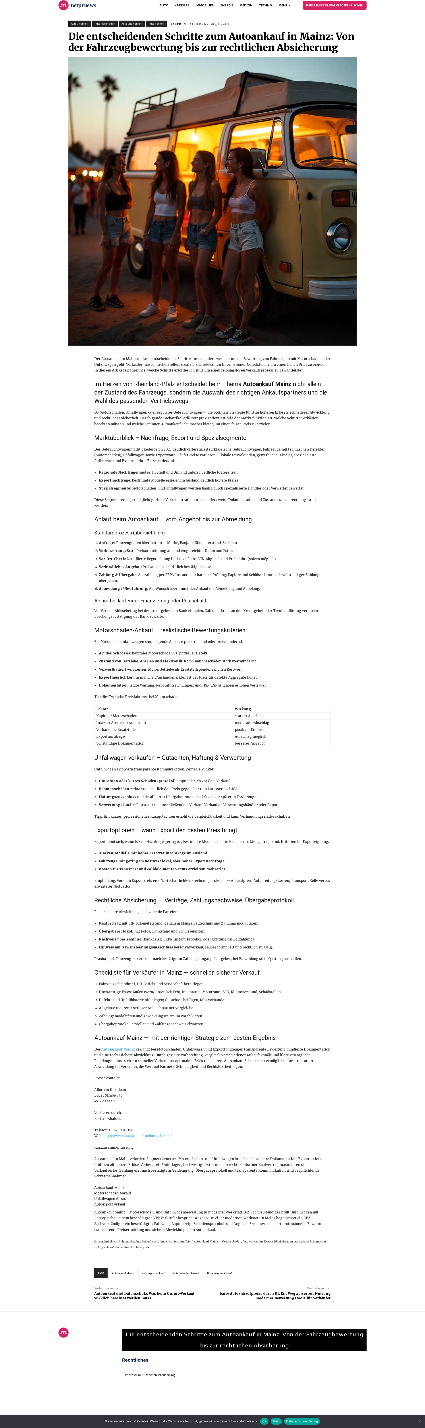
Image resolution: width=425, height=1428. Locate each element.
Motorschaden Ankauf (185, 1273)
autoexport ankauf (153, 1273)
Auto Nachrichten (105, 23)
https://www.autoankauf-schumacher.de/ (137, 1136)
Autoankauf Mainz (123, 1273)
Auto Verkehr (156, 23)
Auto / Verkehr (79, 23)
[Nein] (419, 1421)
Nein (276, 1421)
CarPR (176, 24)
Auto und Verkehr (132, 23)
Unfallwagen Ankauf (219, 1273)
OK (264, 1421)
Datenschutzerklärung (302, 1421)
